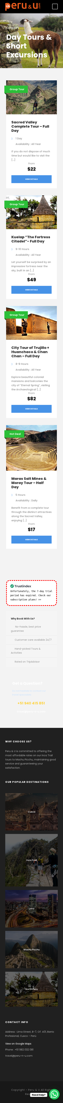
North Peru (31, 989)
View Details (31, 179)
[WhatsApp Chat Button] (54, 1094)
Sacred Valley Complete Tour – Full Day (30, 126)
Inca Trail (31, 860)
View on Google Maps (18, 1043)
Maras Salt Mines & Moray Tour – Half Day (29, 482)
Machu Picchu (32, 949)
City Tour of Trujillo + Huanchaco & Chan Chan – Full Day (30, 352)
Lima (31, 908)
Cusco (31, 811)
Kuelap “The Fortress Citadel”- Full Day (30, 239)
